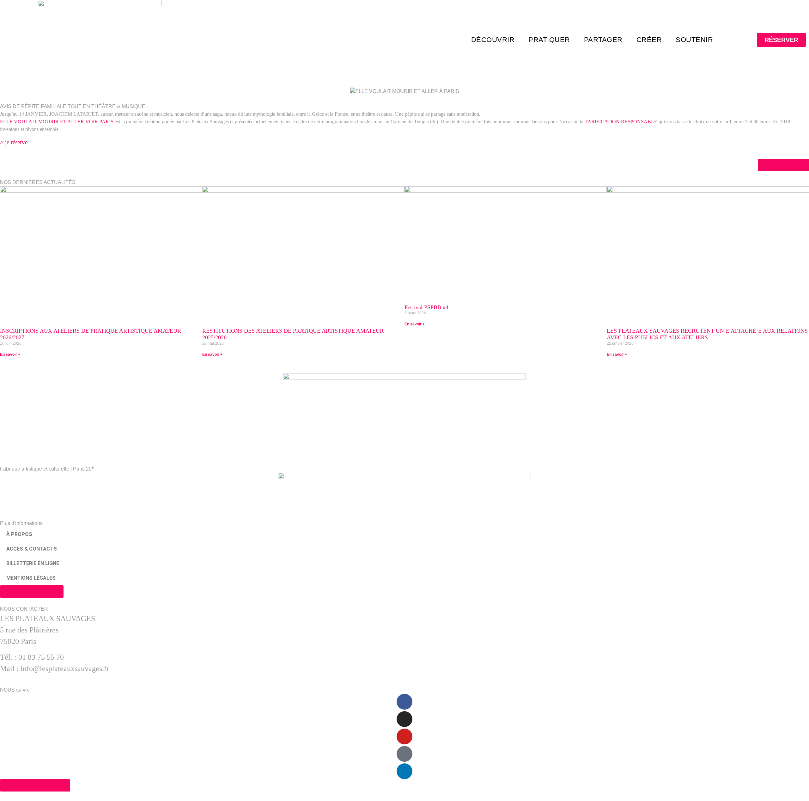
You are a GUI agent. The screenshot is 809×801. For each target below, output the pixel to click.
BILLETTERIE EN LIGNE (32, 563)
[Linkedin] (404, 771)
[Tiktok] (404, 754)
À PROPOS (19, 534)
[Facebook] (404, 702)
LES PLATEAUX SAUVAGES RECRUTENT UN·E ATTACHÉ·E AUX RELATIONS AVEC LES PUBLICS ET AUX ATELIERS (707, 334)
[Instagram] (404, 719)
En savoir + (10, 354)
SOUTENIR (694, 40)
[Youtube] (404, 736)
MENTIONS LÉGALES (31, 578)
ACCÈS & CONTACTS (31, 549)
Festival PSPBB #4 (426, 307)
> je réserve (13, 142)
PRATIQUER (549, 40)
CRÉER (649, 40)
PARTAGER (603, 40)
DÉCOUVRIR (493, 40)
